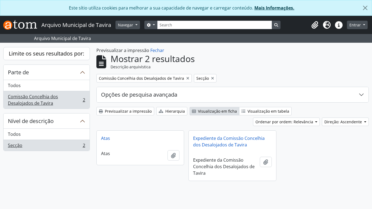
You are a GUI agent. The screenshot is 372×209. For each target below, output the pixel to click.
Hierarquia (174, 111)
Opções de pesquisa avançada (139, 94)
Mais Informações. (274, 8)
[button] (315, 25)
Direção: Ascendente (343, 121)
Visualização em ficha (217, 111)
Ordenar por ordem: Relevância (284, 121)
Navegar (126, 24)
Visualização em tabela (267, 111)
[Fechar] (365, 8)
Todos (14, 85)
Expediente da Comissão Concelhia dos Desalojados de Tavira (229, 141)
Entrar (355, 24)
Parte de (18, 72)
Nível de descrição (31, 121)
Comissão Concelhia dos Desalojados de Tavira (46, 100)
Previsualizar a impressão (128, 111)
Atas (105, 138)
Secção (46, 146)
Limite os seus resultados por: (46, 53)
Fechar (157, 50)
